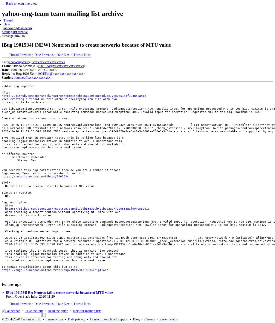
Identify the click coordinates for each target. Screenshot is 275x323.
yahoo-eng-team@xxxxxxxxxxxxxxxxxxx (36, 62)
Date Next (63, 55)
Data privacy (76, 319)
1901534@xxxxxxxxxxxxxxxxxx (61, 66)
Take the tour (34, 311)
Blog (136, 319)
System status (168, 319)
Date (6, 24)
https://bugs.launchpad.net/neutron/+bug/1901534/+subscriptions (55, 270)
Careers (149, 319)
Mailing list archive (15, 32)
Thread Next (82, 55)
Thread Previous (20, 55)
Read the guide (58, 311)
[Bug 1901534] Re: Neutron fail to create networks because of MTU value (59, 292)
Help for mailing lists (87, 311)
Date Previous (43, 55)
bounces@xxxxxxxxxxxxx (32, 77)
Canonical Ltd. (31, 319)
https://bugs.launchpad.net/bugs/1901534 (35, 176)
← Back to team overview (19, 3)
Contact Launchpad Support (109, 319)
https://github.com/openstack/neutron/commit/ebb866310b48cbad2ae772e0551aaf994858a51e (74, 95)
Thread (8, 20)
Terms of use (54, 319)
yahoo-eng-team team (17, 28)
